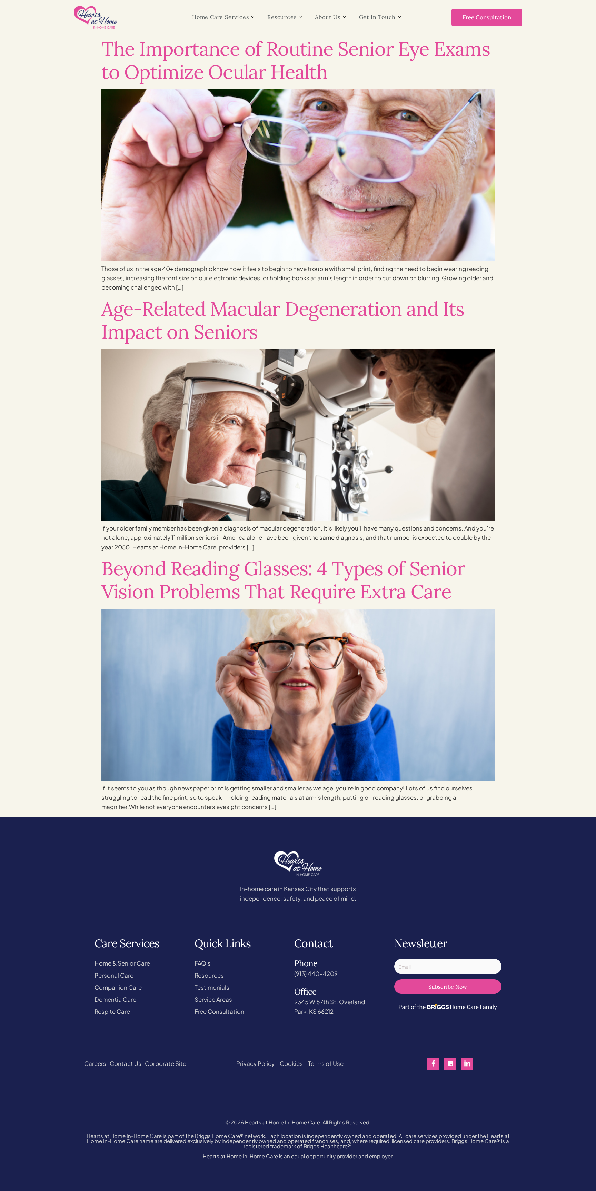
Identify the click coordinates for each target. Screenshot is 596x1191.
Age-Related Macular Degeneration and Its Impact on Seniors (282, 320)
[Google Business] (450, 1064)
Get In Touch (377, 16)
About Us (327, 16)
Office (305, 991)
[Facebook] (433, 1064)
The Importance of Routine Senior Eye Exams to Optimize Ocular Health (295, 60)
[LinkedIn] (467, 1064)
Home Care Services (220, 16)
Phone (305, 963)
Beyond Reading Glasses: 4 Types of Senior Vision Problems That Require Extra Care (283, 580)
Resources (281, 16)
